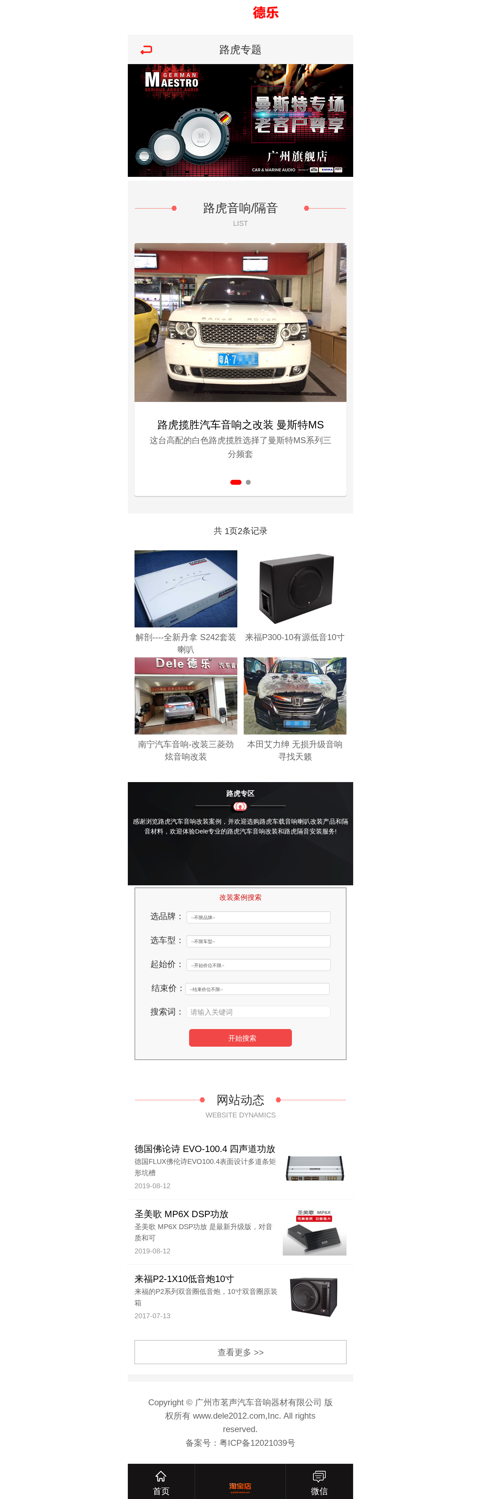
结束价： (168, 988)
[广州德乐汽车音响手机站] (240, 17)
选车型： (167, 940)
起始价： (167, 964)
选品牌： (167, 916)
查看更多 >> (241, 1352)
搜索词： (167, 1011)
